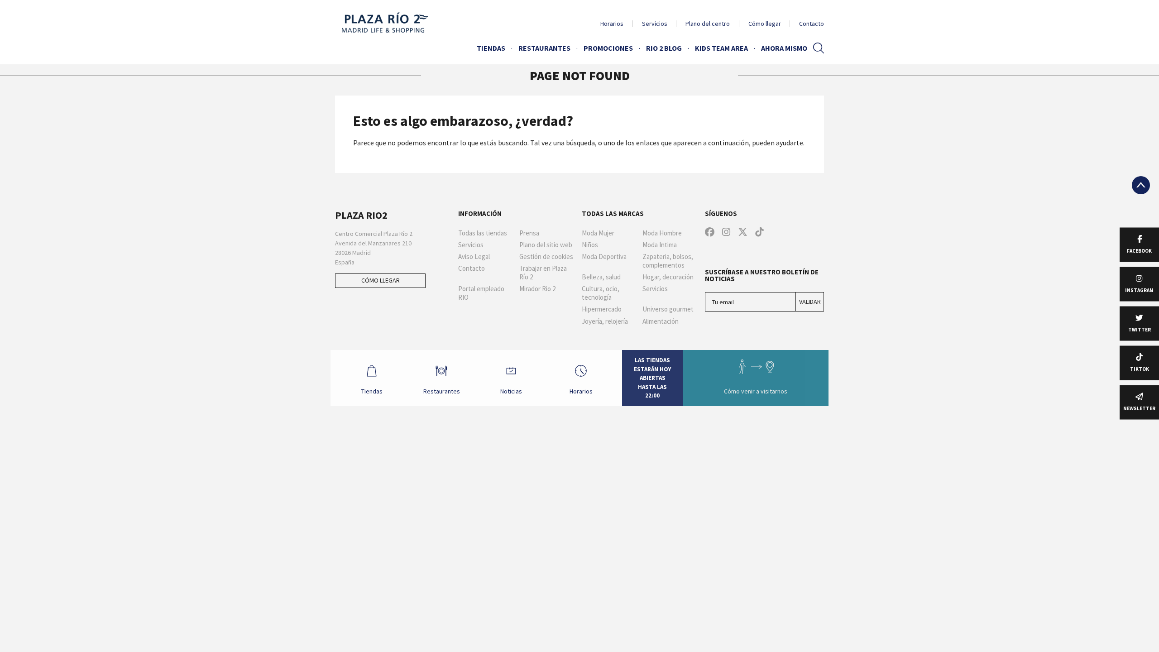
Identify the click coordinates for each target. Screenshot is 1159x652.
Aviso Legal (474, 257)
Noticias (511, 391)
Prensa (529, 233)
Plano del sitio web (545, 245)
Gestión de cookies (546, 257)
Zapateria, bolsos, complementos (667, 261)
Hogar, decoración (668, 277)
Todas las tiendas (482, 233)
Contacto (811, 23)
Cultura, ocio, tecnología (600, 293)
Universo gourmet (668, 309)
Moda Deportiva (604, 257)
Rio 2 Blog (664, 48)
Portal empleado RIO (481, 293)
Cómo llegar (764, 23)
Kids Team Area (721, 48)
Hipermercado (602, 309)
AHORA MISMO (784, 48)
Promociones (608, 48)
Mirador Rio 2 (537, 289)
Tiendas (491, 48)
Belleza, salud (601, 277)
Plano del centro (707, 23)
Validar (810, 301)
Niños (590, 245)
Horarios (611, 23)
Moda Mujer (598, 233)
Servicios (654, 23)
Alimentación (660, 321)
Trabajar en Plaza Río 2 (543, 272)
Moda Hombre (662, 233)
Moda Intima (659, 245)
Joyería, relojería (605, 321)
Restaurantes (544, 48)
